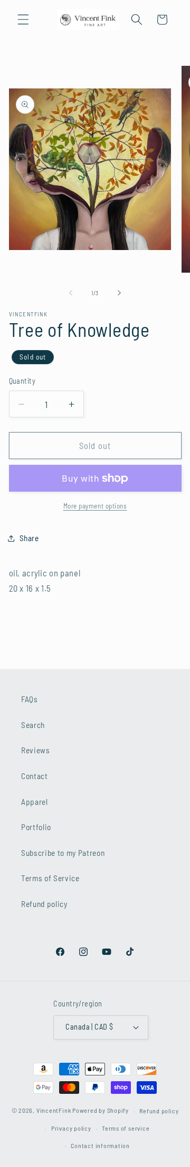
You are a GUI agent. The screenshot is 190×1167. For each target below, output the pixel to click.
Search (33, 725)
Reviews (35, 750)
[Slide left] (70, 293)
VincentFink (53, 1110)
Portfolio (36, 827)
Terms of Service (50, 878)
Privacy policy (71, 1128)
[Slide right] (119, 293)
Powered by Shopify (100, 1110)
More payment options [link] (95, 506)
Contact (34, 776)
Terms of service (125, 1128)
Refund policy (44, 904)
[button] (23, 19)
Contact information (100, 1145)
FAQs (29, 699)
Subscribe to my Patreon (62, 852)
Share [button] (29, 538)
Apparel (34, 801)
